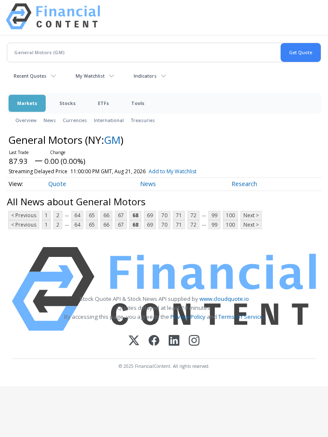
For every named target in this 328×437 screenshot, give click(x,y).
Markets (27, 103)
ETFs (103, 103)
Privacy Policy (187, 316)
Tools (137, 103)
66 (106, 215)
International (109, 120)
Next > (251, 215)
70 (164, 215)
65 (92, 215)
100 (230, 215)
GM (112, 140)
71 (179, 215)
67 (121, 215)
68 (135, 215)
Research (244, 184)
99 (214, 215)
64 (77, 215)
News (50, 120)
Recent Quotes (30, 76)
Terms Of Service (240, 316)
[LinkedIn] (174, 341)
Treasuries (143, 120)
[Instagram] (194, 341)
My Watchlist (90, 76)
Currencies (75, 120)
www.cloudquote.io (224, 299)
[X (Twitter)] (134, 341)
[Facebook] (154, 341)
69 (150, 215)
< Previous (23, 215)
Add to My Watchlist (172, 171)
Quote (57, 184)
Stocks (67, 103)
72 (193, 215)
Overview (26, 120)
